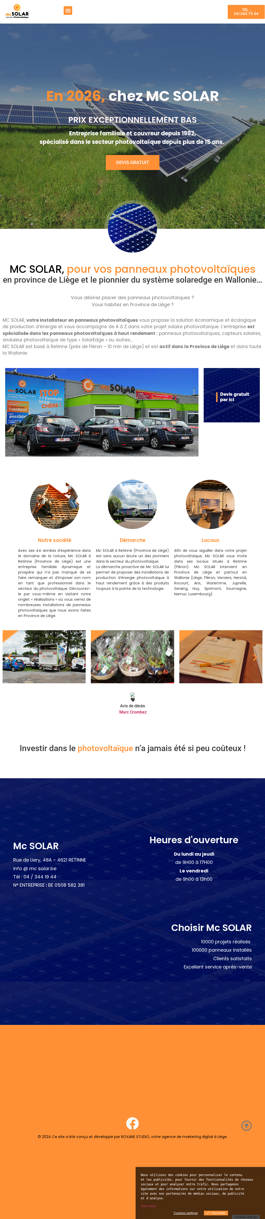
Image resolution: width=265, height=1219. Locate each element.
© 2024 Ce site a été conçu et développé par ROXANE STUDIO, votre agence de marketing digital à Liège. (132, 1136)
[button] (68, 10)
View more (148, 1206)
